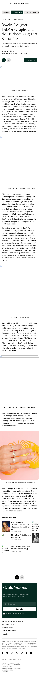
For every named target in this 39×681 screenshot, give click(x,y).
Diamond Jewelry (7, 627)
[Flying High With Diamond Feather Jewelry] (6, 539)
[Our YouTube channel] (7, 653)
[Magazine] (19, 3)
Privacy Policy (5, 664)
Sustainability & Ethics (9, 631)
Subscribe (19, 609)
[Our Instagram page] (12, 653)
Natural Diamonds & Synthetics (12, 621)
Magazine (5, 634)
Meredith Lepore (17, 551)
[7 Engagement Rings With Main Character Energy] (6, 550)
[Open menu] (36, 3)
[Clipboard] (9, 60)
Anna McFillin (8, 51)
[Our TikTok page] (22, 653)
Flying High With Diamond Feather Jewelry (21, 536)
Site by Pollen (5, 672)
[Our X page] (17, 653)
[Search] (3, 3)
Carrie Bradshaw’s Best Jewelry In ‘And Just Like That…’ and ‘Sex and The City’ (20, 525)
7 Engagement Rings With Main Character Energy (20, 547)
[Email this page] (4, 60)
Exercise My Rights (7, 666)
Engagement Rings (8, 624)
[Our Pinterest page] (26, 653)
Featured (6, 12)
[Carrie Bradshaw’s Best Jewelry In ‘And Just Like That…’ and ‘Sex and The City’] (6, 526)
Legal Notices (16, 664)
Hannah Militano (17, 532)
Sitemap (4, 663)
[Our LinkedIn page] (31, 653)
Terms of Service (19, 613)
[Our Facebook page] (3, 653)
